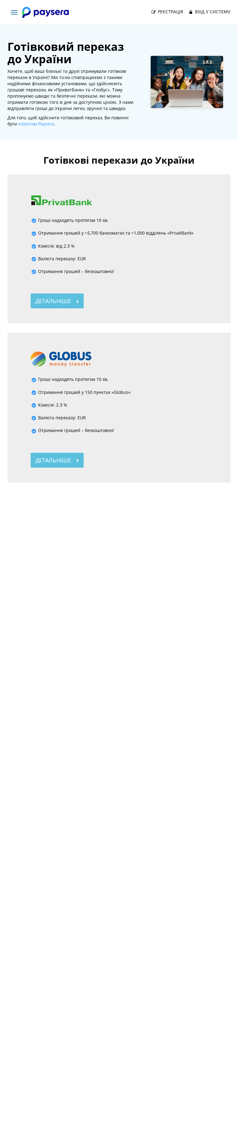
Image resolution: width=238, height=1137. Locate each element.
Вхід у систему (212, 12)
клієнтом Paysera (36, 124)
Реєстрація (169, 12)
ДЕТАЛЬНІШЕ (54, 301)
